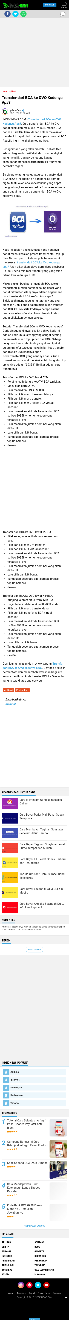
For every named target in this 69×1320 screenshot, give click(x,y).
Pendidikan (8, 1260)
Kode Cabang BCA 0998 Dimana (27, 1163)
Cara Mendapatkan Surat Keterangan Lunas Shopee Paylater (23, 1187)
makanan (39, 1274)
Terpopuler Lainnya (34, 1226)
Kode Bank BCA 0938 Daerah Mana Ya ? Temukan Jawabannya (25, 1209)
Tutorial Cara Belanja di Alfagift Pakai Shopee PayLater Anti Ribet (26, 1124)
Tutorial (14, 1103)
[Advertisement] (34, 52)
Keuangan (16, 1087)
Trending (39, 1265)
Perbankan (22, 690)
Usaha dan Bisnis (44, 1269)
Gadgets (39, 1251)
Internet (14, 1079)
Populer (49, 5)
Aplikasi (8, 690)
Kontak (32, 1293)
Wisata (6, 1274)
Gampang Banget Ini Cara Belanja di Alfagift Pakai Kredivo (27, 1143)
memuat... (11, 704)
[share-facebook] (7, 14)
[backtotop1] (66, 1297)
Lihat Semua (34, 949)
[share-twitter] (15, 14)
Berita (5, 1246)
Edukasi (6, 1251)
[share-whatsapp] (23, 14)
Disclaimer (21, 1293)
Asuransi (39, 1242)
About (11, 1293)
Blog (37, 1246)
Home (4, 91)
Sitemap (57, 1293)
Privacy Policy (44, 1293)
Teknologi (8, 1265)
